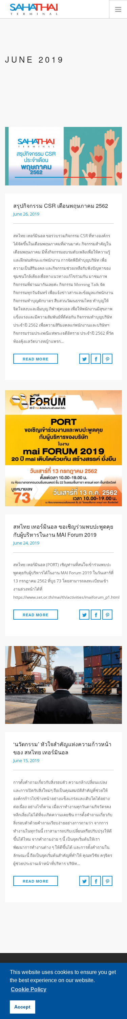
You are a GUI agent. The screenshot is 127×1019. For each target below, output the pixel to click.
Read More (35, 358)
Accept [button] (22, 1007)
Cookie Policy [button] (28, 989)
